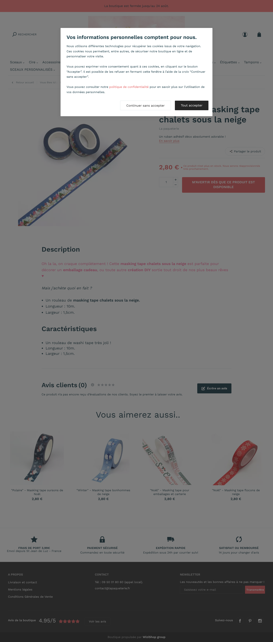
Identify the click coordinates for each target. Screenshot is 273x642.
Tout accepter (191, 105)
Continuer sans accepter (145, 105)
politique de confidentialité (129, 87)
